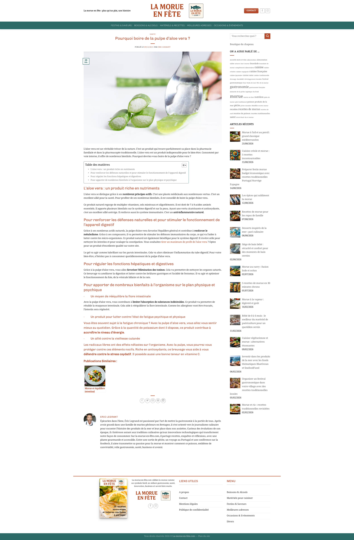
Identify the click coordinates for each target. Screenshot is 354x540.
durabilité (240, 79)
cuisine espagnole (242, 72)
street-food (240, 117)
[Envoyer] (267, 36)
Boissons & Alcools (146, 25)
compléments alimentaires (244, 68)
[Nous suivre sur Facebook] (262, 10)
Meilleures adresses (199, 25)
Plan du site (204, 536)
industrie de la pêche (237, 92)
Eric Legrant (164, 47)
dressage (233, 79)
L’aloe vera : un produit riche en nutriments (113, 169)
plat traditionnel (241, 102)
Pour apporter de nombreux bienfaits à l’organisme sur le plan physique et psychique (134, 180)
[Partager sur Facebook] (142, 400)
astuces (237, 64)
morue (236, 96)
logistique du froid (252, 92)
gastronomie (239, 87)
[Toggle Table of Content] (183, 165)
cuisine (259, 67)
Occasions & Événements (228, 25)
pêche (237, 105)
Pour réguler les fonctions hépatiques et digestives (116, 176)
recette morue (263, 106)
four (244, 83)
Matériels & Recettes (172, 25)
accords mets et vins (238, 60)
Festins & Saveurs (121, 25)
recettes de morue (249, 109)
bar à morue (245, 64)
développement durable (253, 79)
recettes (234, 109)
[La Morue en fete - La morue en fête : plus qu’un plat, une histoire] (177, 11)
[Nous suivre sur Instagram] (267, 10)
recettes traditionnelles (260, 114)
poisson (250, 102)
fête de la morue (262, 83)
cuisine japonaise (236, 75)
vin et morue (249, 117)
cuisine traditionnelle (261, 75)
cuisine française (258, 71)
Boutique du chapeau (242, 44)
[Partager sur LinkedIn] (163, 400)
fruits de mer (251, 83)
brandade (254, 64)
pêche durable (246, 106)
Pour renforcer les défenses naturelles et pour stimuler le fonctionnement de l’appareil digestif (138, 173)
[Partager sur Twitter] (147, 400)
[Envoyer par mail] (152, 400)
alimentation (251, 60)
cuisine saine (248, 75)
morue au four (249, 97)
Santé (152, 34)
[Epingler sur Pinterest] (158, 400)
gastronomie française (257, 88)
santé (233, 117)
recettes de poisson (242, 113)
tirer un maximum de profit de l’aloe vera (184, 242)
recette (255, 106)
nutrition (259, 97)
